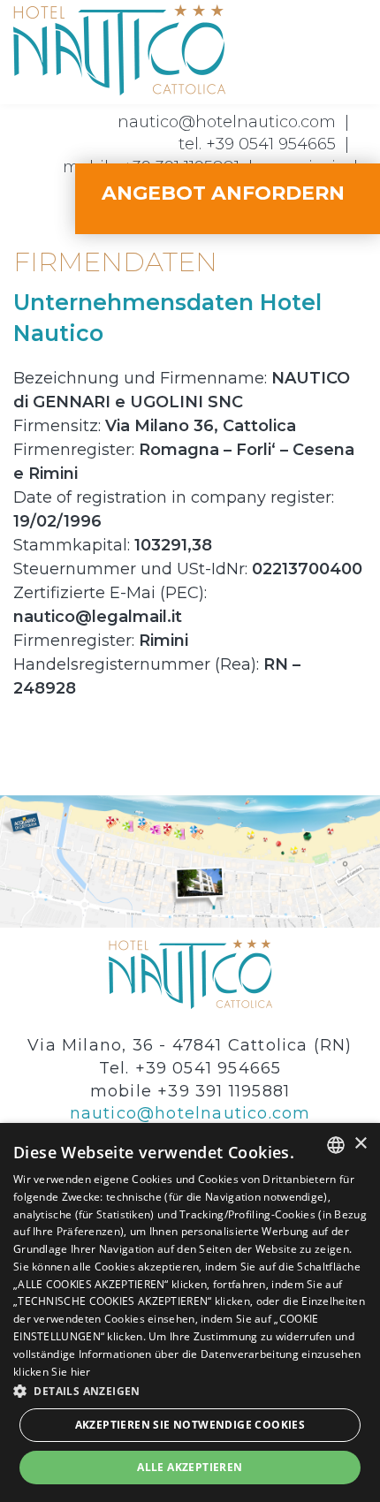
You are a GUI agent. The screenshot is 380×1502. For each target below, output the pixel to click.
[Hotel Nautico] (119, 47)
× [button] (360, 1143)
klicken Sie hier (52, 1371)
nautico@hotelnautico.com (227, 122)
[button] (190, 1390)
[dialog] (190, 1312)
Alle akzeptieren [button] (189, 1467)
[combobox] (336, 1145)
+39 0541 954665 (271, 144)
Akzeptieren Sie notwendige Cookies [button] (190, 1424)
